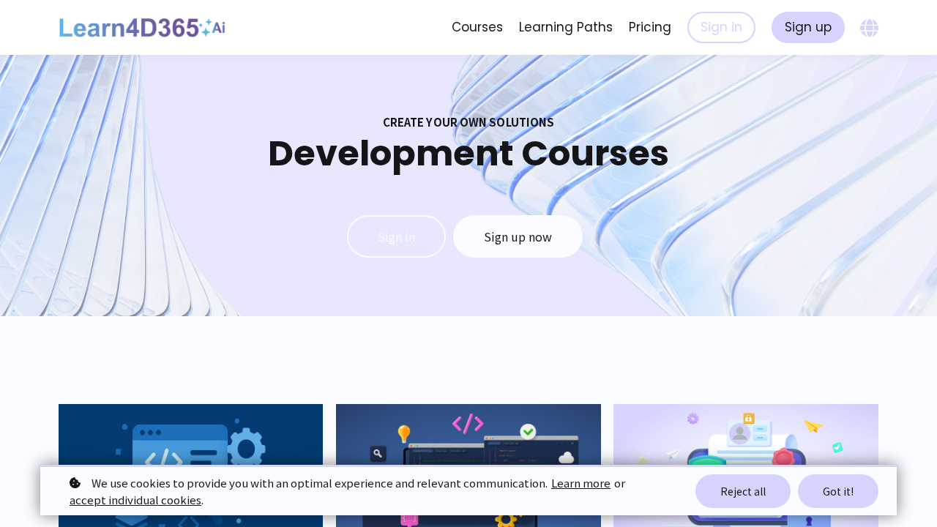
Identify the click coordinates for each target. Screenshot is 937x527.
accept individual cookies (135, 499)
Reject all (743, 491)
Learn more (581, 482)
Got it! (838, 491)
